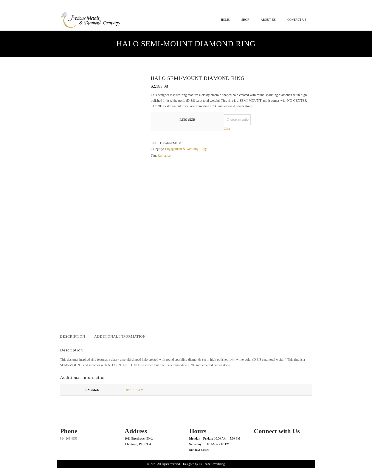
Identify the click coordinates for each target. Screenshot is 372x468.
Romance (164, 155)
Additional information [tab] (120, 336)
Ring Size (187, 119)
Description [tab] (72, 336)
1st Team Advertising (212, 464)
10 (127, 390)
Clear (227, 128)
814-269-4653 (68, 438)
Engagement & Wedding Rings (186, 149)
